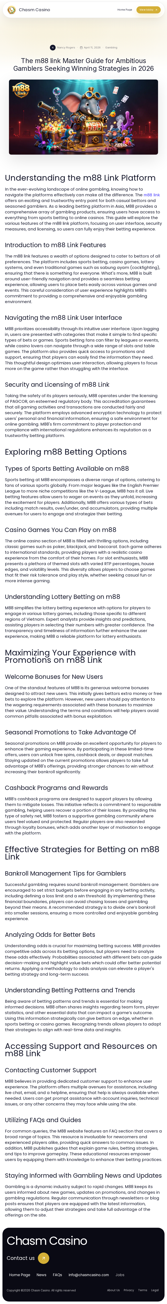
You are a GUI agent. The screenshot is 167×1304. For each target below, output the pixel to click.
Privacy (129, 1290)
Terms (142, 1290)
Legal (155, 1290)
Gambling (111, 47)
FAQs (57, 1274)
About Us (113, 1290)
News (41, 1274)
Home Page (19, 1274)
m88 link (152, 194)
